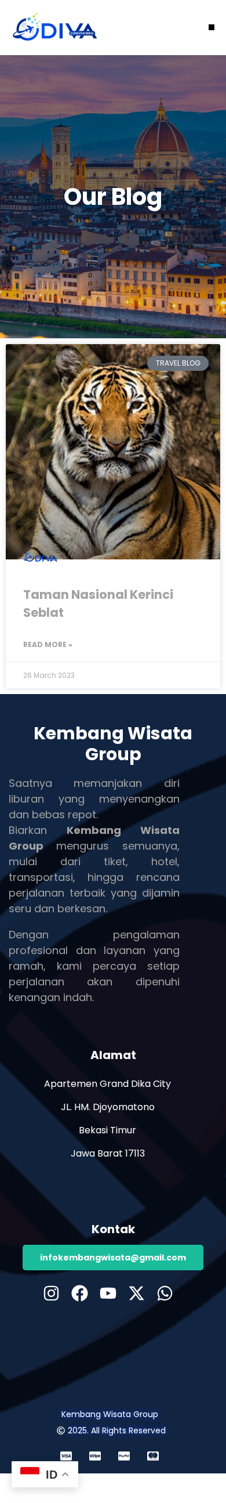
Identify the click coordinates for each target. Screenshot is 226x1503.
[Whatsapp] (164, 1293)
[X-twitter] (136, 1293)
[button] (211, 27)
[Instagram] (51, 1293)
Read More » (47, 644)
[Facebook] (79, 1293)
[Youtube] (108, 1293)
